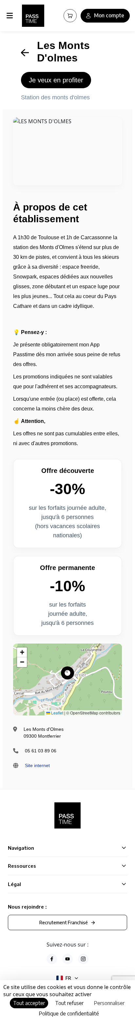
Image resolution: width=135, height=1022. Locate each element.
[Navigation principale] (11, 16)
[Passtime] (33, 16)
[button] (67, 672)
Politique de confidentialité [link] (69, 1013)
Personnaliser (109, 1003)
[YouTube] (67, 959)
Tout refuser (69, 1003)
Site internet (37, 765)
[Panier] (70, 15)
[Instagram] (83, 959)
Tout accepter (29, 1003)
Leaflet (56, 712)
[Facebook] (52, 959)
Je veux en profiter (56, 80)
